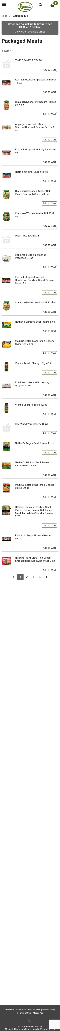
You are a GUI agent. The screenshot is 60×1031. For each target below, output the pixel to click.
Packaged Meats (22, 15)
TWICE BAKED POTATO (28, 60)
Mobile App (38, 1013)
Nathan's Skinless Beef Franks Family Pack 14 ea (32, 464)
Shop (4, 15)
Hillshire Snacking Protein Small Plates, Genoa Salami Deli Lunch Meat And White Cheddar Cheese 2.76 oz (34, 511)
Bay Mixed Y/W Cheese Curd (31, 423)
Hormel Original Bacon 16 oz (31, 171)
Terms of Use (25, 1013)
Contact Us (21, 1010)
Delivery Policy (48, 1010)
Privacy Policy (34, 1010)
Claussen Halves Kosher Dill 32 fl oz (35, 302)
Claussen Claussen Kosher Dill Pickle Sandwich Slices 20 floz (32, 192)
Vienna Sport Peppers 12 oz (31, 404)
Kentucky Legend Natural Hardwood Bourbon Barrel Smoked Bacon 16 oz (35, 280)
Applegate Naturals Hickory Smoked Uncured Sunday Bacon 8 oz (34, 127)
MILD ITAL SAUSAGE (27, 235)
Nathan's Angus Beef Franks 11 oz (34, 443)
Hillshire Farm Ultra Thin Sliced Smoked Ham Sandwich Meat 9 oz (35, 559)
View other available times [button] (30, 31)
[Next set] (46, 577)
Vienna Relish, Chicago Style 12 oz (35, 363)
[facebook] (30, 1020)
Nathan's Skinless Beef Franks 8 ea (35, 321)
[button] (49, 69)
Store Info (9, 1010)
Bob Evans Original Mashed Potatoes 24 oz (30, 256)
